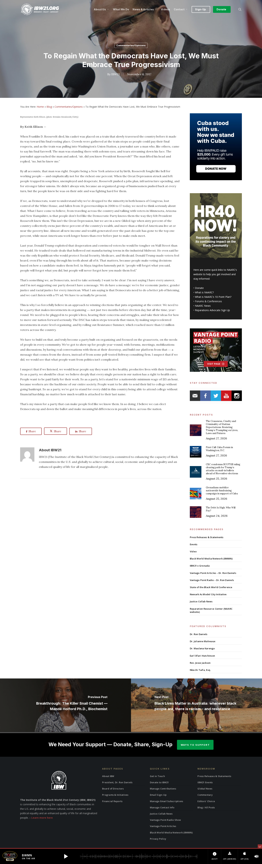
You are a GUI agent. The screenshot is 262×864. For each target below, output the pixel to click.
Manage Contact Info (162, 807)
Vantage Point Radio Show (165, 819)
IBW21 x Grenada (200, 565)
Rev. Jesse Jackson (200, 662)
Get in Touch (157, 776)
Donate (199, 288)
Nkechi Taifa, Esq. (200, 670)
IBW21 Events (205, 782)
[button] (66, 856)
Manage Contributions (163, 788)
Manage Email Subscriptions (166, 801)
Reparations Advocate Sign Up (212, 310)
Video (193, 551)
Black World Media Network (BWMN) (211, 558)
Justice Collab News (201, 601)
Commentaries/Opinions (131, 45)
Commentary (205, 794)
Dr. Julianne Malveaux (202, 641)
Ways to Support (195, 744)
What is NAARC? (204, 292)
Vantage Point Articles (163, 826)
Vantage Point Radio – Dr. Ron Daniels (212, 580)
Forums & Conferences (208, 301)
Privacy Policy (158, 838)
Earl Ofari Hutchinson (202, 655)
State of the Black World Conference (211, 587)
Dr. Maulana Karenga (202, 648)
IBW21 (115, 74)
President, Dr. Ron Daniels (117, 782)
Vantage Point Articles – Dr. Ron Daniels (213, 573)
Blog (49, 106)
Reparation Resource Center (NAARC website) (211, 610)
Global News (204, 788)
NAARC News (203, 305)
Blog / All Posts (206, 807)
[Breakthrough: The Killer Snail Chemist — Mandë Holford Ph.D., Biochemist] (65, 705)
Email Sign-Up (158, 794)
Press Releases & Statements (207, 537)
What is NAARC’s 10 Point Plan (212, 296)
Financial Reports (112, 801)
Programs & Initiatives (115, 794)
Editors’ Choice (206, 801)
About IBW (108, 776)
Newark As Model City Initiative (208, 594)
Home (40, 106)
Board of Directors (113, 788)
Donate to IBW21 (159, 782)
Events (193, 544)
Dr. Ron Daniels (198, 634)
